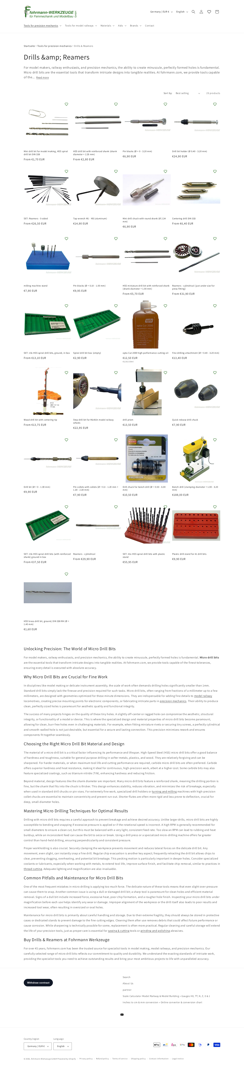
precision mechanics (173, 701)
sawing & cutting (119, 931)
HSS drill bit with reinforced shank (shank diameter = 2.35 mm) (95, 153)
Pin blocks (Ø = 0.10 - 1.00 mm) (89, 285)
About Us (128, 983)
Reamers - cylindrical (84, 554)
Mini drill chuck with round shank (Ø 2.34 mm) (144, 220)
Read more (42, 77)
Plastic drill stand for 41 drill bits (189, 554)
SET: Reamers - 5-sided (36, 218)
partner (127, 989)
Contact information (158, 1058)
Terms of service (119, 1058)
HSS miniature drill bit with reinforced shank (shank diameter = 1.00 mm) (146, 287)
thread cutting (33, 869)
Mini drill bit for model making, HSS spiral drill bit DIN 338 (46, 153)
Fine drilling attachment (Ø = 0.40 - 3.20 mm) (195, 353)
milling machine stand (36, 285)
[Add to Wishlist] (66, 104)
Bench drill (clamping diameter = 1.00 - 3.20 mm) (195, 488)
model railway (203, 696)
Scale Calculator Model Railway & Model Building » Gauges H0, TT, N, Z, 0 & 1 (166, 996)
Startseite (29, 46)
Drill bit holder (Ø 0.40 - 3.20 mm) (189, 151)
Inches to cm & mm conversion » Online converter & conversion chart (162, 1002)
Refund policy (102, 1058)
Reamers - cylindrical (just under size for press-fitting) (193, 287)
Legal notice (177, 1058)
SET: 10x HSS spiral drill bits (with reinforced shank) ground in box (47, 556)
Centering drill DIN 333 (184, 218)
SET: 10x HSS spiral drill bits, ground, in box (47, 353)
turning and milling (164, 791)
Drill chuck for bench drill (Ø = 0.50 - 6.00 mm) (144, 488)
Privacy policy (86, 1058)
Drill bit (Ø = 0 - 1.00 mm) (37, 487)
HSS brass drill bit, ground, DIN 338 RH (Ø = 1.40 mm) (46, 623)
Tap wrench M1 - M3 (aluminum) (90, 218)
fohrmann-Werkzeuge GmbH (44, 1059)
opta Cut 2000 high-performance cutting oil (145, 353)
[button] (42, 25)
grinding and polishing (155, 931)
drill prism (128, 419)
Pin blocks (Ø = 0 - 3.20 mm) (137, 151)
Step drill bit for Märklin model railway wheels (93, 421)
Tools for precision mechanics (54, 46)
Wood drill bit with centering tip (40, 419)
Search (127, 977)
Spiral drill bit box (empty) (87, 353)
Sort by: (168, 93)
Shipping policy (138, 1058)
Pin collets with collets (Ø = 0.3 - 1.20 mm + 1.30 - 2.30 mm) (95, 488)
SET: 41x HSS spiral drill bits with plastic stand (144, 556)
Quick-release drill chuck (185, 419)
